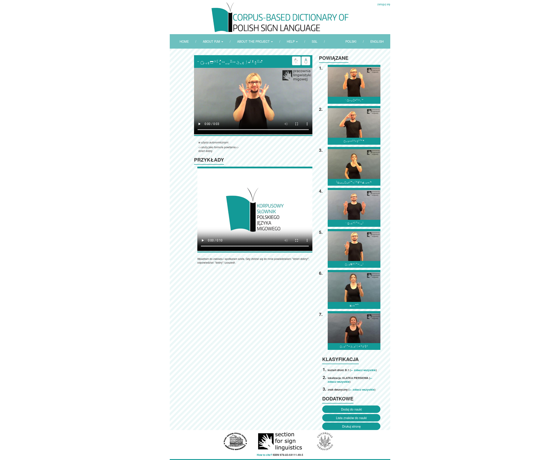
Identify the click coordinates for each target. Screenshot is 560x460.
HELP (291, 41)
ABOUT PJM (212, 41)
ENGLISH (377, 41)
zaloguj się (383, 4)
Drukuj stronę (351, 426)
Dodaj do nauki (351, 409)
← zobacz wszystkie (363, 370)
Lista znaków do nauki (351, 418)
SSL (314, 41)
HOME (184, 41)
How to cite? (264, 455)
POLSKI (350, 41)
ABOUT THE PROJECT (254, 41)
